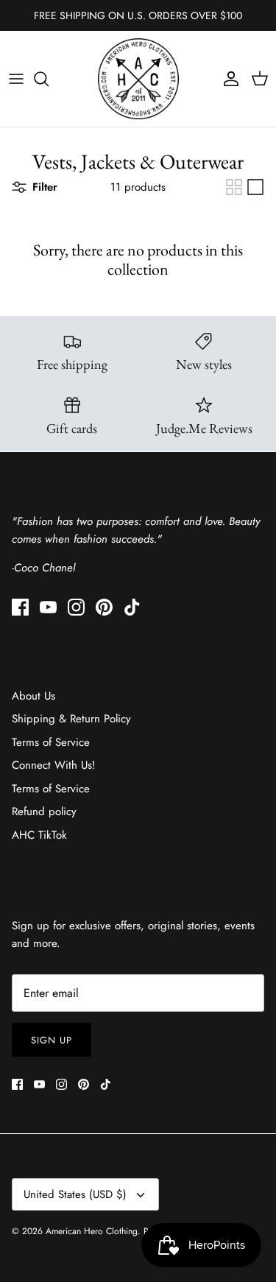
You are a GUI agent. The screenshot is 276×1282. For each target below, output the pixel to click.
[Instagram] (76, 607)
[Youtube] (48, 607)
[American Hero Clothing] (138, 78)
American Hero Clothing (92, 1231)
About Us (33, 696)
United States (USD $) (75, 1194)
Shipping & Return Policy (71, 719)
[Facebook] (20, 607)
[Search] (48, 79)
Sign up (51, 1040)
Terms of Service (51, 742)
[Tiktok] (132, 607)
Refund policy (44, 811)
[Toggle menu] (16, 79)
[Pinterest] (104, 607)
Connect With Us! (54, 765)
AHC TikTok (39, 835)
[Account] (227, 79)
